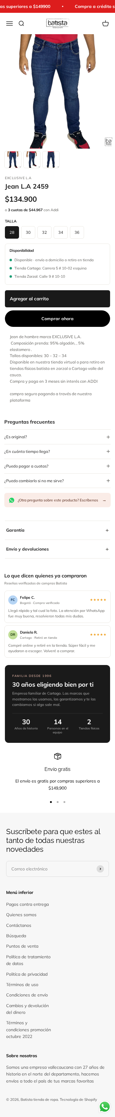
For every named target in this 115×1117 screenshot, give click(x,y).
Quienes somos (21, 914)
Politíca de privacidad (27, 974)
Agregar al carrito (29, 299)
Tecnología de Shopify (78, 1099)
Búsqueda (16, 935)
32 (44, 232)
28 (12, 232)
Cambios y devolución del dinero (27, 1009)
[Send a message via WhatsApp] (105, 1107)
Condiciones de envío (27, 995)
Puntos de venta (22, 946)
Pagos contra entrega (27, 904)
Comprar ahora (57, 318)
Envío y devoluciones (57, 548)
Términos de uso (22, 984)
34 (60, 232)
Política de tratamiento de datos (28, 960)
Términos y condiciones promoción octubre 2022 (28, 1029)
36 (77, 232)
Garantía (57, 529)
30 (28, 232)
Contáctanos (18, 925)
